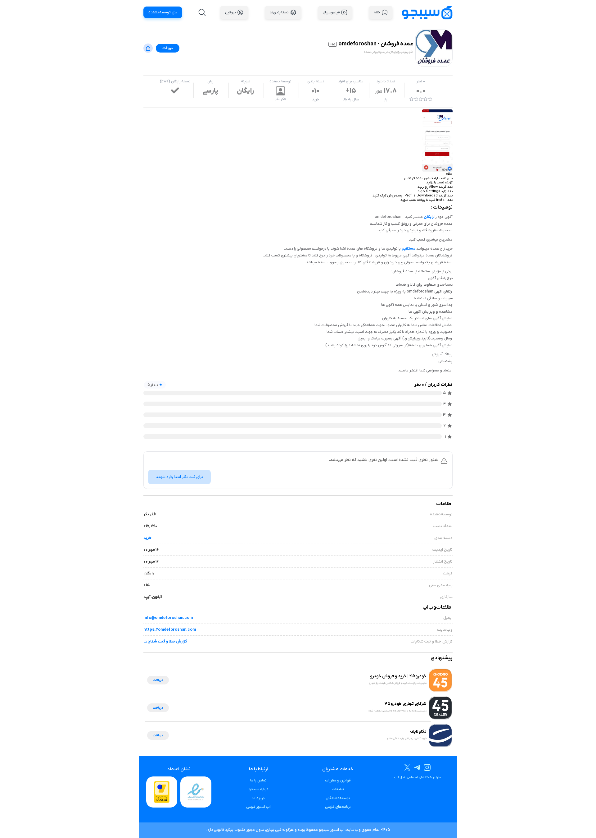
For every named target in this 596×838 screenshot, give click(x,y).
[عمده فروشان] (437, 140)
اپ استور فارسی (258, 806)
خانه (377, 12)
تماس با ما (258, 780)
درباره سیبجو (258, 789)
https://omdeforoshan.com (169, 629)
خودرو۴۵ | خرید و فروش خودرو (398, 676)
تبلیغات (338, 789)
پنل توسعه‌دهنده (162, 12)
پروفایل (230, 12)
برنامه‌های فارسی (338, 806)
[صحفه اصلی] (427, 12)
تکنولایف (418, 731)
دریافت (167, 48)
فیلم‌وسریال (331, 12)
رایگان (429, 216)
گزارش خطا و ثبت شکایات (165, 641)
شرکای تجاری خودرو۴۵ (406, 704)
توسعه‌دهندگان (338, 798)
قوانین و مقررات (338, 780)
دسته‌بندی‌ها (279, 12)
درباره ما (258, 798)
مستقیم (408, 248)
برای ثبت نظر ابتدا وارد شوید (179, 477)
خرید (315, 99)
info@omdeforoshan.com (168, 617)
